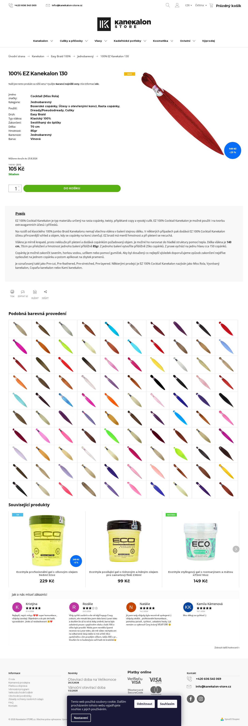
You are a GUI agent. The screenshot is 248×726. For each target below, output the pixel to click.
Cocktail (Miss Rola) (45, 96)
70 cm (35, 126)
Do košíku (72, 188)
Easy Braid (38, 114)
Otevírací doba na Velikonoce (92, 679)
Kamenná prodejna (19, 682)
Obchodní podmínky (20, 695)
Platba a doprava (18, 685)
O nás (12, 679)
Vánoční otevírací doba (87, 687)
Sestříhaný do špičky (46, 122)
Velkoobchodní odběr (21, 692)
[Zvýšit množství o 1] (18, 186)
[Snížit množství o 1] (18, 190)
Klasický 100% (41, 118)
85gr (34, 130)
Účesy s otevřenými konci (78, 106)
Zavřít (25, 282)
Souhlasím (167, 704)
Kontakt (13, 705)
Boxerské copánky (44, 106)
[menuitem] (43, 41)
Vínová (36, 139)
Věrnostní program (19, 689)
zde (97, 83)
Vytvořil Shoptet (232, 719)
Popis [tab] (20, 213)
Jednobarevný (41, 102)
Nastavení (81, 718)
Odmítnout (144, 704)
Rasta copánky (108, 106)
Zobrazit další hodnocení (226, 647)
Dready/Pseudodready (47, 110)
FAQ (11, 702)
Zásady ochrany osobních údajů (26, 699)
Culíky (69, 110)
